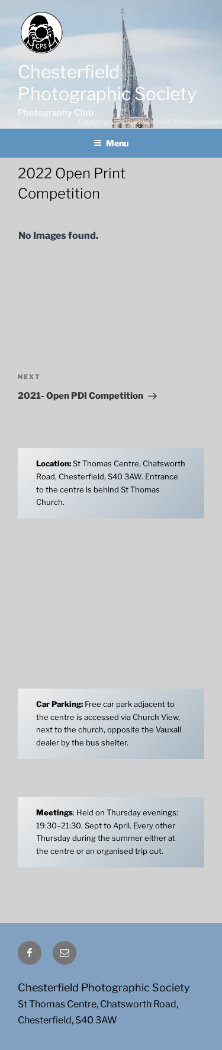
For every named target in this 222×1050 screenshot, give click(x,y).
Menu (117, 143)
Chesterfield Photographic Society (107, 83)
